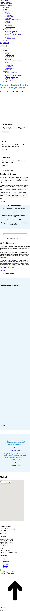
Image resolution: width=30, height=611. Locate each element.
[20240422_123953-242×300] (12, 339)
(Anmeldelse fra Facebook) (15, 450)
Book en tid (3, 45)
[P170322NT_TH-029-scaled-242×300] (12, 366)
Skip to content (4, 0)
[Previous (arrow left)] (0, 610)
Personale (5, 566)
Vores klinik (6, 561)
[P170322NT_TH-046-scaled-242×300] (12, 393)
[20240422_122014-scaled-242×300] (12, 311)
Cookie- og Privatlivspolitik (7, 573)
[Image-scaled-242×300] (12, 420)
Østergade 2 (12, 177)
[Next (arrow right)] (2, 610)
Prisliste (5, 563)
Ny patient (5, 564)
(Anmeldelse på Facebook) (15, 465)
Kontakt (5, 567)
